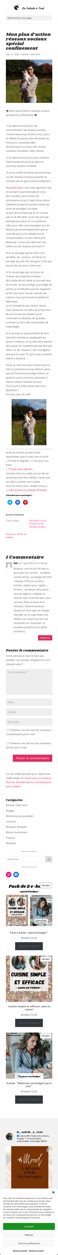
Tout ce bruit (12, 520)
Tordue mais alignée (20, 469)
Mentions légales (20, 1250)
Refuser (29, 1234)
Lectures (11, 821)
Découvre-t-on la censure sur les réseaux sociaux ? (38, 523)
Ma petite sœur (15, 187)
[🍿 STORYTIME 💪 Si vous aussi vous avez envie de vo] (29, 1169)
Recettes (11, 843)
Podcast (10, 837)
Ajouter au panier (29, 946)
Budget (10, 810)
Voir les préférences (29, 1243)
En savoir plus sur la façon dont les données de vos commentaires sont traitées (29, 782)
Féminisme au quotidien (19, 816)
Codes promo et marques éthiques (27, 490)
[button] (53, 1192)
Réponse (45, 637)
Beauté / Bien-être (31, 54)
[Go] (48, 859)
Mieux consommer (16, 832)
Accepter (29, 1226)
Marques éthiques (16, 827)
